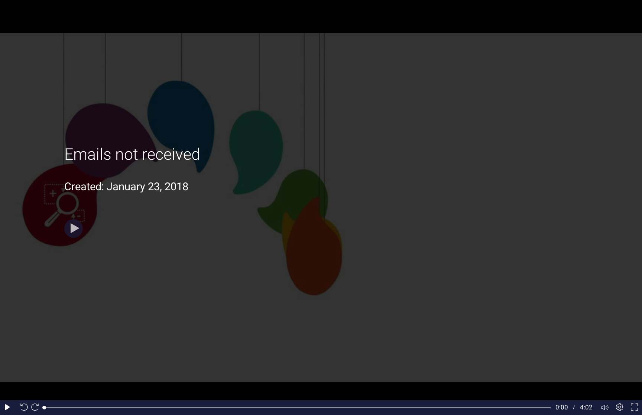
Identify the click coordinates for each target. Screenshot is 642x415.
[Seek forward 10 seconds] (36, 407)
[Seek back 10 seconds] (22, 407)
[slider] (297, 407)
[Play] (73, 228)
